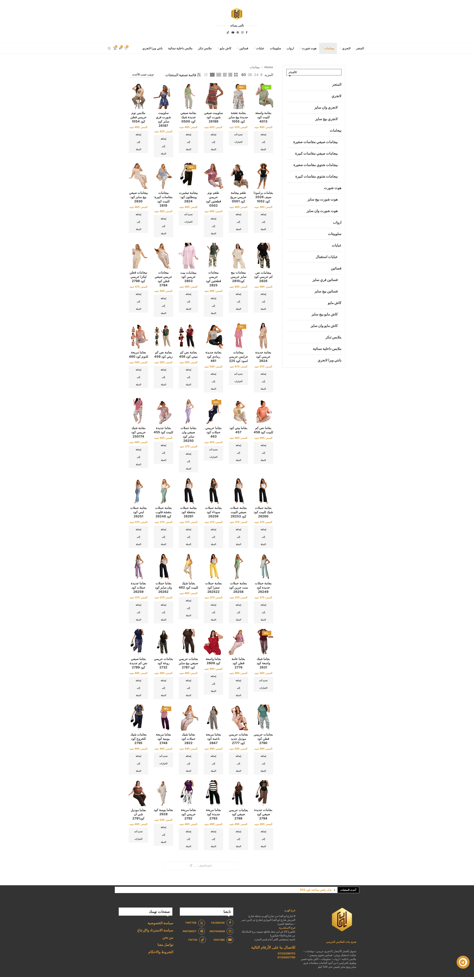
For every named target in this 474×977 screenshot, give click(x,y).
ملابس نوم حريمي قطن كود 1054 (138, 117)
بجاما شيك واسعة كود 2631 (263, 663)
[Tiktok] (228, 32)
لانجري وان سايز (326, 107)
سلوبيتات (275, 48)
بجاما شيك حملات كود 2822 (188, 739)
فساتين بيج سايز (326, 291)
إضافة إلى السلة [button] (263, 142)
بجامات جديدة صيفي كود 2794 (263, 814)
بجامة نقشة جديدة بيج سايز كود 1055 (238, 117)
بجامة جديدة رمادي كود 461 (213, 356)
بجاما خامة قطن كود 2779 (238, 663)
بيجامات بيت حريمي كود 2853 (188, 277)
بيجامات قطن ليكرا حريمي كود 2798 (138, 277)
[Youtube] (233, 32)
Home (268, 67)
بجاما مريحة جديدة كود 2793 (213, 814)
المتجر (360, 48)
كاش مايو (225, 48)
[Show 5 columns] (218, 75)
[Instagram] (242, 32)
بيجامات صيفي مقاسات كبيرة (316, 153)
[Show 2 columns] (236, 75)
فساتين (243, 48)
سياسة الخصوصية (160, 923)
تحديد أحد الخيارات (238, 138)
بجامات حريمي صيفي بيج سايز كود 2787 (188, 663)
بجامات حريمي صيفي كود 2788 (238, 814)
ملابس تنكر (205, 48)
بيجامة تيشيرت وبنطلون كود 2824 (188, 197)
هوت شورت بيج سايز (323, 199)
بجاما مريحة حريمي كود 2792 (188, 814)
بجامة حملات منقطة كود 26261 (188, 512)
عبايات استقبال (327, 257)
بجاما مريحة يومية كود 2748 (163, 739)
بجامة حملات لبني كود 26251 (138, 512)
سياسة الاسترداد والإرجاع (155, 930)
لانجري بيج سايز (326, 119)
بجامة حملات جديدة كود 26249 (263, 587)
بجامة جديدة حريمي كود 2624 (263, 356)
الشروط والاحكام (160, 952)
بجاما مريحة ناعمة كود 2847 (213, 739)
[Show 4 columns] (225, 75)
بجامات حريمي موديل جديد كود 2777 (238, 739)
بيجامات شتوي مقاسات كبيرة (316, 176)
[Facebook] (246, 32)
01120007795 (286, 957)
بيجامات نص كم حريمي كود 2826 (263, 277)
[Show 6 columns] (212, 75)
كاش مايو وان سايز (324, 326)
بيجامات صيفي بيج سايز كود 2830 (138, 197)
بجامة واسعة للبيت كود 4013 (263, 117)
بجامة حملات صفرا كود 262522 (213, 587)
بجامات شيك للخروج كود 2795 (138, 739)
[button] (334, 890)
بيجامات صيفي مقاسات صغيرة (315, 142)
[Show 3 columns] (230, 75)
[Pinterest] (238, 32)
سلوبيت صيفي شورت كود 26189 (213, 117)
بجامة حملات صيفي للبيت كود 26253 (238, 512)
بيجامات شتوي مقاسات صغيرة (315, 165)
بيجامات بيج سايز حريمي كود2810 (238, 277)
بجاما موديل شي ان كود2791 (138, 814)
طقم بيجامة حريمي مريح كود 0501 (238, 197)
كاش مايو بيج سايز (325, 314)
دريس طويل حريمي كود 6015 (313, 890)
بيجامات (329, 48)
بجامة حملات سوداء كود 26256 (213, 512)
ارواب (290, 48)
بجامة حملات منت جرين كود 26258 (238, 587)
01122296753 (286, 953)
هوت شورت (309, 48)
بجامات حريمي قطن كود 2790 (263, 739)
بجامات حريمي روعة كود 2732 (163, 663)
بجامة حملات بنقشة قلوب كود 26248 (163, 512)
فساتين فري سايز (325, 280)
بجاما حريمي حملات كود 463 (213, 432)
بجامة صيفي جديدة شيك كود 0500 (188, 117)
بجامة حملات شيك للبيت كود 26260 (263, 512)
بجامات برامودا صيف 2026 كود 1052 (263, 197)
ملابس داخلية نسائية (180, 48)
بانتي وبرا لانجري (152, 48)
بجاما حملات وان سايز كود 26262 (163, 587)
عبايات (260, 48)
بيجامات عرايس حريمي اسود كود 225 (238, 356)
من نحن (167, 937)
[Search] (109, 48)
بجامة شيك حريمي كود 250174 (138, 432)
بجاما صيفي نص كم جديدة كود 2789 (138, 663)
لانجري (346, 48)
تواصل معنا (165, 944)
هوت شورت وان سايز (322, 211)
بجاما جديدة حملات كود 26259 (138, 587)
